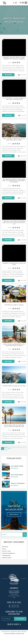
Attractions (5, 546)
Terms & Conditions (18, 483)
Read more (8, 75)
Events (4, 549)
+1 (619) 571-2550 (14, 605)
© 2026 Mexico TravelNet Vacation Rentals (14, 631)
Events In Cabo (6, 551)
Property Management (8, 553)
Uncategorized (6, 555)
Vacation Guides (6, 557)
